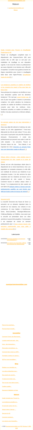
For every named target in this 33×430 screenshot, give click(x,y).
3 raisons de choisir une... (9, 378)
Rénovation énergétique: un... (10, 348)
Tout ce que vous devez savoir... (10, 382)
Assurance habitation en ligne (10, 390)
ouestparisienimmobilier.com (16, 8)
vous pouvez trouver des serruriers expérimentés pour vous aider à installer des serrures (16, 226)
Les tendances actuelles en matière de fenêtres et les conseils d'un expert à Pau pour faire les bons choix (16, 87)
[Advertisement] (16, 28)
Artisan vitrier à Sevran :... (9, 409)
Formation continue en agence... (11, 355)
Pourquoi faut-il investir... (8, 328)
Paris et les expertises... (8, 325)
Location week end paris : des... (10, 340)
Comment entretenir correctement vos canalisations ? (16, 239)
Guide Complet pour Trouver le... (11, 398)
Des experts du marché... (9, 375)
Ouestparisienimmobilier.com (13, 426)
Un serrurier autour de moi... (9, 405)
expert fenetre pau (22, 97)
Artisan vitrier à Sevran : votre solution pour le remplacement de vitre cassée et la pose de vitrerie (16, 159)
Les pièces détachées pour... (10, 371)
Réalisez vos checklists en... (9, 367)
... (11, 77)
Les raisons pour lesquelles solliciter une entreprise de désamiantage (16, 243)
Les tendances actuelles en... (10, 402)
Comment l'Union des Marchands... (11, 336)
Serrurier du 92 (5, 199)
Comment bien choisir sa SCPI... (10, 352)
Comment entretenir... (8, 417)
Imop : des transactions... (9, 344)
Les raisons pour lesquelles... (10, 421)
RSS (21, 426)
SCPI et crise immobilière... (9, 359)
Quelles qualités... (7, 386)
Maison (16, 10)
